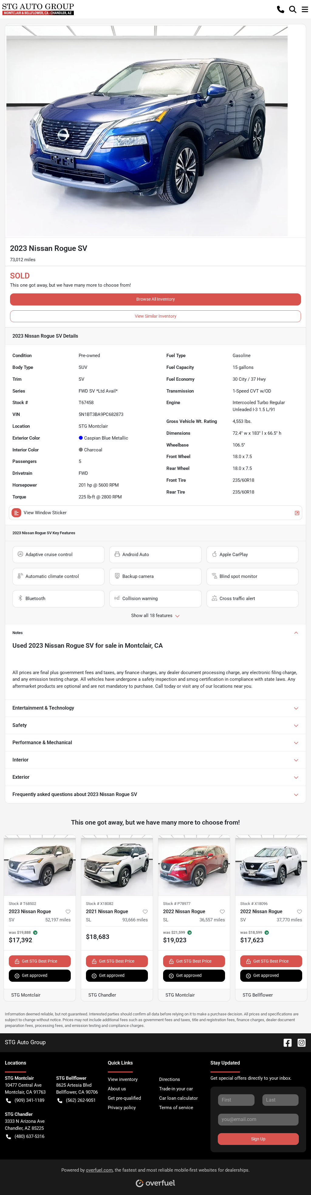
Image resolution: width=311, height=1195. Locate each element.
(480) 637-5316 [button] (29, 1136)
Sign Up (258, 1138)
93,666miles (135, 920)
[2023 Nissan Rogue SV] (40, 865)
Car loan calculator (178, 1098)
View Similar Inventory (155, 316)
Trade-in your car (176, 1089)
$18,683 (97, 936)
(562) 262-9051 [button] (81, 1100)
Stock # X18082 (99, 903)
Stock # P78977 (176, 903)
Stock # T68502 (22, 903)
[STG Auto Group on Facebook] (285, 1042)
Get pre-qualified (124, 1098)
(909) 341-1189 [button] (29, 1100)
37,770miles (289, 920)
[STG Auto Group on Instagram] (299, 1042)
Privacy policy (122, 1107)
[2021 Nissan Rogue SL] (117, 865)
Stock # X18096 (254, 903)
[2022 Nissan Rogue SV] (271, 865)
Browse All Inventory (155, 299)
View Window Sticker (45, 512)
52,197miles (58, 920)
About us (117, 1089)
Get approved (34, 975)
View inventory (123, 1079)
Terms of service (176, 1107)
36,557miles (212, 920)
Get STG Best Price (39, 961)
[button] (281, 9)
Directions (169, 1079)
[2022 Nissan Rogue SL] (194, 865)
